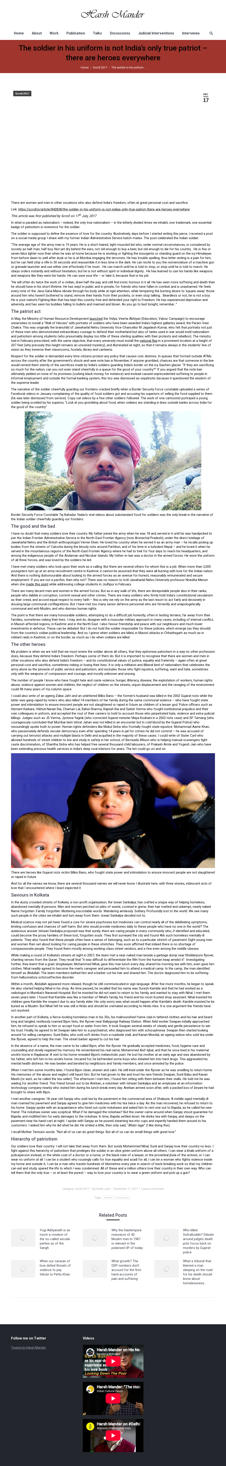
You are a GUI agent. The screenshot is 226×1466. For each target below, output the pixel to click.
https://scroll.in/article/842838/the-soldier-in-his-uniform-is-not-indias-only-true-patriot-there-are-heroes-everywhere (104, 209)
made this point (37, 584)
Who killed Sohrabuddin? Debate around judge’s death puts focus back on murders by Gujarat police (198, 1241)
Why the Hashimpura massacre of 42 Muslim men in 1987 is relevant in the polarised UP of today (127, 1239)
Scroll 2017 (100, 67)
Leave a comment (152, 1188)
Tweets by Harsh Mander (28, 1347)
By (101, 1188)
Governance (122, 1197)
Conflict (108, 1197)
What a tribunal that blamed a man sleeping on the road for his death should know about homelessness (198, 1272)
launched (96, 319)
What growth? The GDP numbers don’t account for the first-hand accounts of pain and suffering (126, 1270)
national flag (148, 341)
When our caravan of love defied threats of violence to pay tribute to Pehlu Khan (55, 1267)
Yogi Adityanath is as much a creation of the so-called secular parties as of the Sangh (55, 1239)
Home (85, 67)
